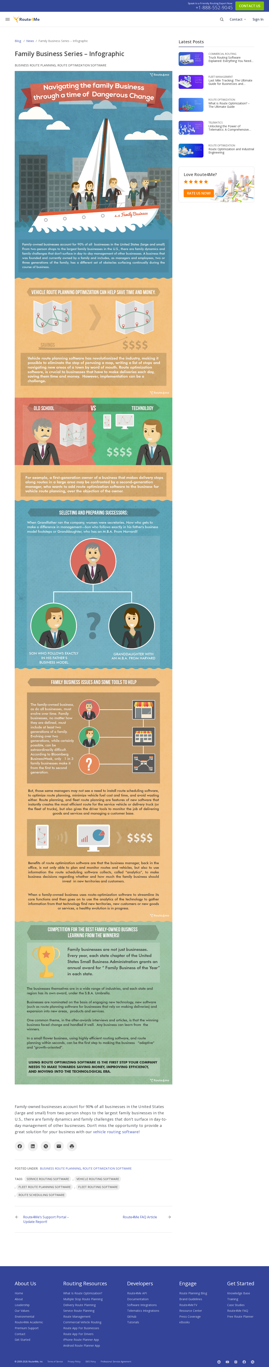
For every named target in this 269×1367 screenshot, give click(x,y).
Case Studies (236, 1305)
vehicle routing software (116, 1131)
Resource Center (190, 1311)
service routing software (48, 1179)
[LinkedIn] (33, 1146)
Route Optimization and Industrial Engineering (231, 150)
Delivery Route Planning (79, 1305)
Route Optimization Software (81, 65)
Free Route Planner (240, 1316)
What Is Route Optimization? (82, 1293)
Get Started (22, 1340)
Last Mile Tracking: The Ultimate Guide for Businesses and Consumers (230, 83)
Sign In (258, 19)
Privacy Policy (74, 1361)
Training (232, 1299)
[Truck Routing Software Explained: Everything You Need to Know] (191, 59)
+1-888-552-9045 (214, 7)
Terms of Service (55, 1361)
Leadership (22, 1305)
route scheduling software (41, 1195)
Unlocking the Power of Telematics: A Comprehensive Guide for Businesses (228, 129)
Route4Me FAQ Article (140, 1217)
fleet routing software (98, 1187)
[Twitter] (252, 1361)
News (30, 41)
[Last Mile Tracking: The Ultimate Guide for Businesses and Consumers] (191, 82)
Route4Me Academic (29, 1322)
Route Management (77, 1316)
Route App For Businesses (81, 1328)
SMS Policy (90, 1361)
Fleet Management (220, 77)
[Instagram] (235, 1361)
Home (19, 1293)
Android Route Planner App (81, 1345)
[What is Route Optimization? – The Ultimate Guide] (191, 104)
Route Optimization (221, 99)
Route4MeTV (188, 1305)
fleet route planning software (44, 1187)
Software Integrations (142, 1305)
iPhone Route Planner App (81, 1340)
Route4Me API (137, 1293)
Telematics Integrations (143, 1311)
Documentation (138, 1299)
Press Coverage (190, 1316)
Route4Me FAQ (237, 1311)
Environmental (24, 1316)
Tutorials (133, 1322)
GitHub (131, 1316)
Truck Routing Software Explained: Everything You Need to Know (229, 60)
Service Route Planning (78, 1311)
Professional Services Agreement (116, 1361)
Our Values (22, 1311)
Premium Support (27, 1328)
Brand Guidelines (190, 1299)
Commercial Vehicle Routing (82, 1322)
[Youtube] (227, 1361)
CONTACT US (249, 6)
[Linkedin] (219, 1361)
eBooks (184, 1322)
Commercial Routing (222, 54)
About (19, 1299)
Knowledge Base (238, 1293)
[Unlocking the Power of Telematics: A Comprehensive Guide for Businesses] (191, 127)
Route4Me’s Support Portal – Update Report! (46, 1219)
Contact (236, 19)
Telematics (215, 122)
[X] (46, 1146)
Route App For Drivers (78, 1334)
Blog (18, 41)
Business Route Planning (35, 65)
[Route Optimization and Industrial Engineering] (191, 150)
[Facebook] (20, 1146)
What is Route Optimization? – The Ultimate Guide (229, 105)
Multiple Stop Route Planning (83, 1299)
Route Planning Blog (193, 1293)
